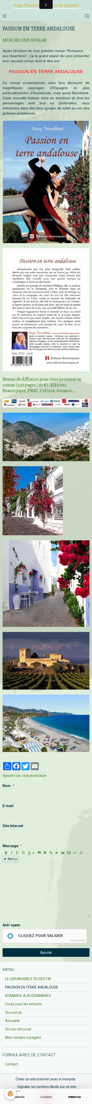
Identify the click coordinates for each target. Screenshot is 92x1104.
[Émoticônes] (81, 853)
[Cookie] (10, 1093)
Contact (11, 1064)
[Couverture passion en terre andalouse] (46, 182)
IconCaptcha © (77, 940)
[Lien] (51, 853)
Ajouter (46, 952)
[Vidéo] (69, 853)
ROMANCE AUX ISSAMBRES (28, 996)
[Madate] (46, 1097)
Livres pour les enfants (23, 1004)
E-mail (8, 806)
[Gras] (6, 853)
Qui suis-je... (14, 1012)
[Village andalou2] (33, 500)
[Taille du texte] (23, 853)
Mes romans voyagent (23, 1037)
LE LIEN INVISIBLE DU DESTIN (28, 979)
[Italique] (11, 853)
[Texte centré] (45, 853)
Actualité (12, 1021)
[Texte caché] (57, 853)
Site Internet (13, 826)
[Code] (75, 853)
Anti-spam (11, 925)
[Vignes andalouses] (46, 660)
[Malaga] (46, 723)
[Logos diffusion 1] (46, 403)
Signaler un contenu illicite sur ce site (46, 1087)
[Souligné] (17, 853)
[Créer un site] (17, 1097)
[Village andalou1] (46, 583)
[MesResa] (74, 1097)
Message (10, 846)
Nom (7, 786)
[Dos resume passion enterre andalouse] (46, 309)
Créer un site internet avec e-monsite (45, 1079)
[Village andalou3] (46, 436)
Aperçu (12, 859)
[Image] (63, 853)
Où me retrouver (18, 1029)
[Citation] (39, 853)
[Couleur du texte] (31, 853)
